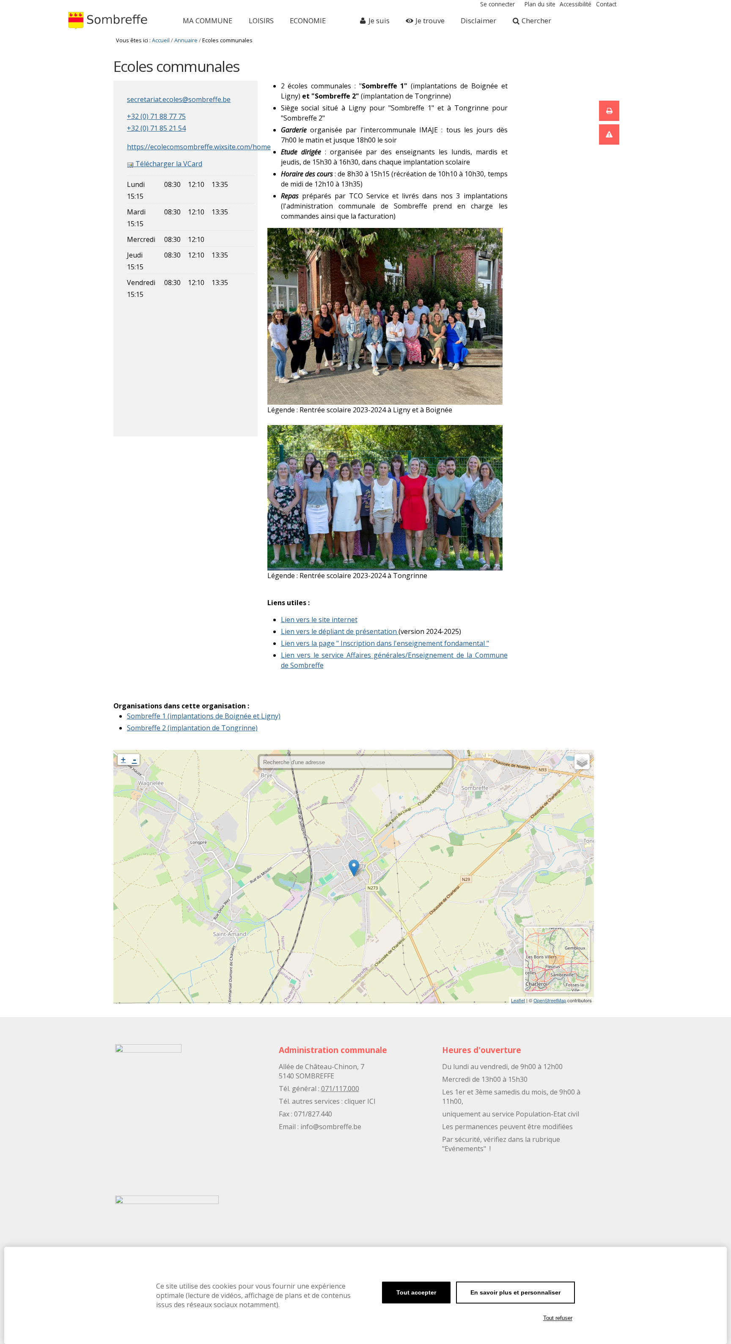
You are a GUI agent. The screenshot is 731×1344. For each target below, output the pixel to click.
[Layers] (582, 761)
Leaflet (518, 1000)
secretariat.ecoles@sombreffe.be (179, 99)
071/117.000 (340, 1088)
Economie (308, 20)
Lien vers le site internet (319, 619)
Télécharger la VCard (168, 163)
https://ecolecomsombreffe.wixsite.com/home (199, 146)
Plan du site (540, 4)
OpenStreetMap (549, 1000)
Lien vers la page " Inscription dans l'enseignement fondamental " (385, 643)
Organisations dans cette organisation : (181, 705)
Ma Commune (207, 20)
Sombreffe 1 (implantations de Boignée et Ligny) (203, 716)
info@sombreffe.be (330, 1126)
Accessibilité (575, 4)
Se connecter (497, 4)
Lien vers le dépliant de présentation (339, 631)
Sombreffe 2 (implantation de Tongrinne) (192, 727)
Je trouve (430, 20)
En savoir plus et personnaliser (515, 1292)
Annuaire (186, 40)
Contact (606, 4)
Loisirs (261, 20)
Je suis (379, 20)
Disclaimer (478, 20)
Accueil (161, 40)
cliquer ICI (360, 1101)
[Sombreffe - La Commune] (110, 21)
